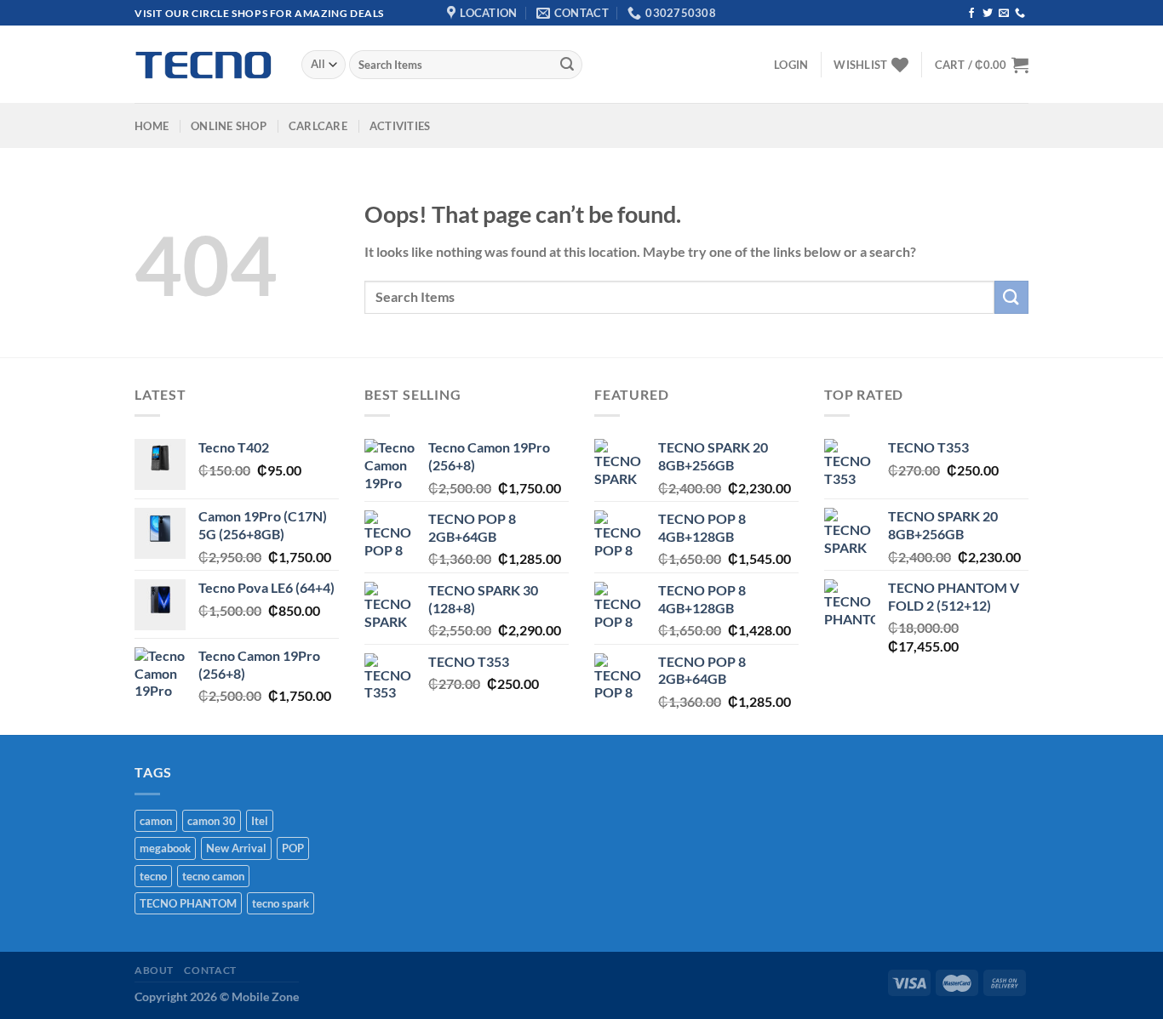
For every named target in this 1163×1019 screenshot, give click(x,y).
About (154, 970)
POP (293, 848)
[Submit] (567, 64)
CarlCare (318, 126)
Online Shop (228, 126)
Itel (259, 821)
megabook (165, 848)
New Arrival (236, 848)
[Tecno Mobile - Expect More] (205, 65)
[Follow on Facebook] (971, 14)
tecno (153, 876)
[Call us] (1020, 14)
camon (156, 821)
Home (152, 126)
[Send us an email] (1004, 14)
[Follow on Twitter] (988, 14)
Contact (210, 970)
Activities (400, 126)
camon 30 (211, 821)
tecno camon (213, 876)
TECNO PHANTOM (188, 903)
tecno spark (280, 903)
